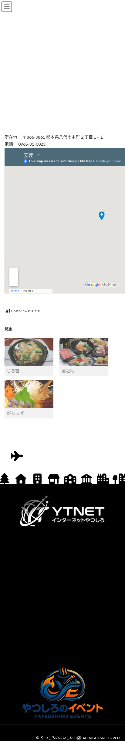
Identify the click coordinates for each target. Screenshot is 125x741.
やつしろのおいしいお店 (61, 738)
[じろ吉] (29, 352)
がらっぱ (15, 413)
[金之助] (83, 352)
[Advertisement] (62, 595)
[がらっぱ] (29, 394)
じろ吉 (13, 370)
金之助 (68, 370)
